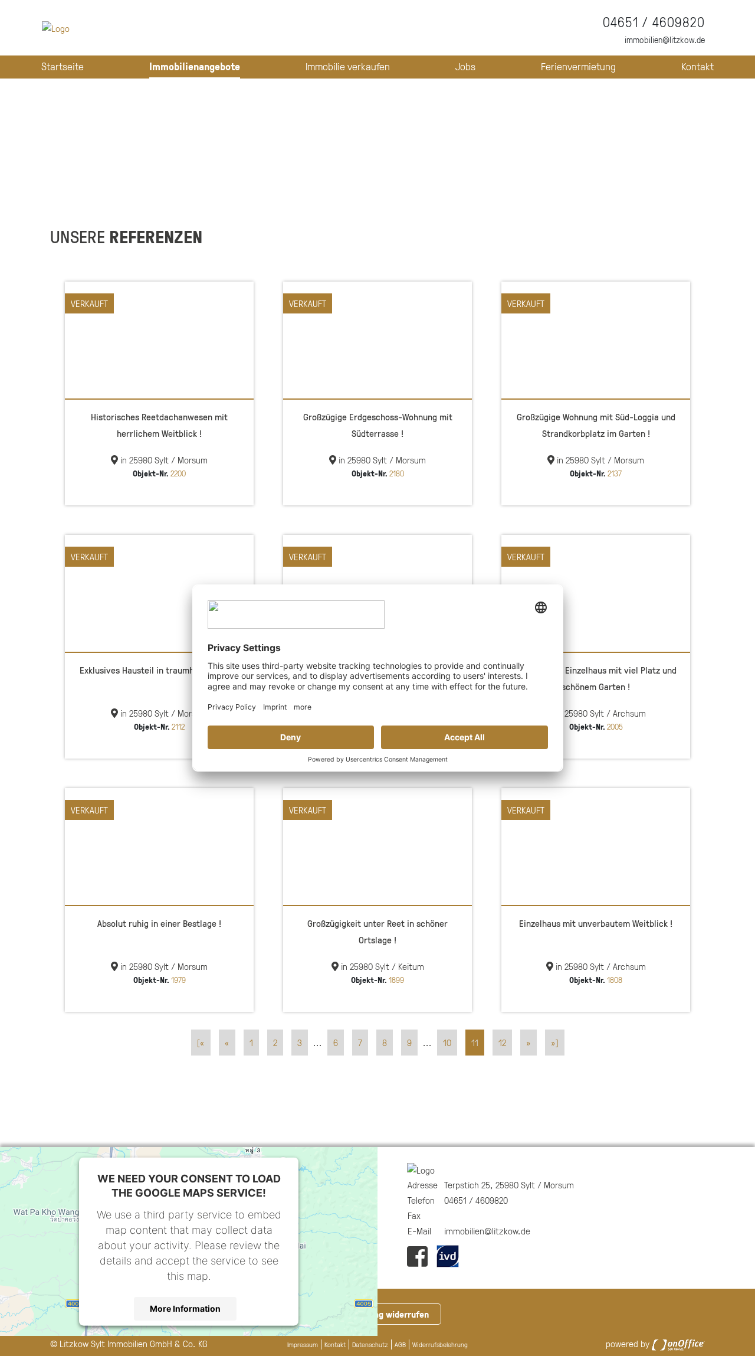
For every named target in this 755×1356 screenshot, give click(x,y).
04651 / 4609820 (654, 21)
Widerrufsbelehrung (440, 1344)
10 (447, 1042)
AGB (400, 1344)
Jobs (465, 66)
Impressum (302, 1344)
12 (502, 1042)
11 (474, 1042)
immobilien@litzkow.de (665, 40)
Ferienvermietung (578, 66)
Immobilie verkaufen (348, 66)
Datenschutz (370, 1344)
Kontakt (697, 66)
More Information (185, 1308)
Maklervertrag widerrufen (378, 1314)
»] (555, 1042)
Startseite (62, 66)
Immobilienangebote (194, 66)
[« (201, 1042)
